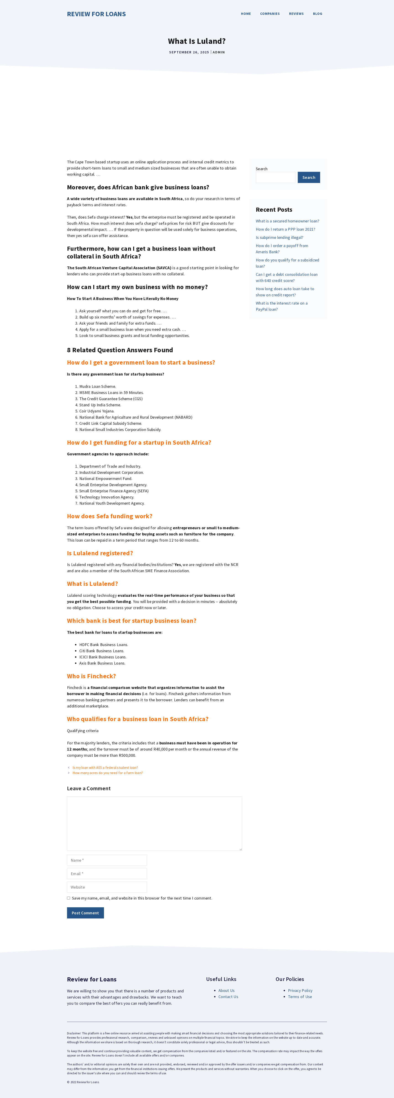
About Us (226, 990)
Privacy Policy (300, 990)
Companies (270, 13)
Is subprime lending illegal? (279, 237)
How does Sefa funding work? (109, 516)
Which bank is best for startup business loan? (132, 620)
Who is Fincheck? (91, 676)
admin (219, 52)
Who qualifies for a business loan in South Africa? (137, 719)
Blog (317, 13)
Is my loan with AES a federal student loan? (105, 767)
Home (246, 13)
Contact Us (228, 996)
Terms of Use (300, 996)
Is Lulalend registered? (100, 553)
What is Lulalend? (92, 583)
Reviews (296, 13)
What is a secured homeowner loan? (287, 221)
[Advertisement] (197, 111)
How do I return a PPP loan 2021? (285, 229)
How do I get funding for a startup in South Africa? (139, 442)
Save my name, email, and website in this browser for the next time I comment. (142, 898)
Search (262, 168)
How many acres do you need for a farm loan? (108, 773)
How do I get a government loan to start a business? (141, 362)
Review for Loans (96, 13)
